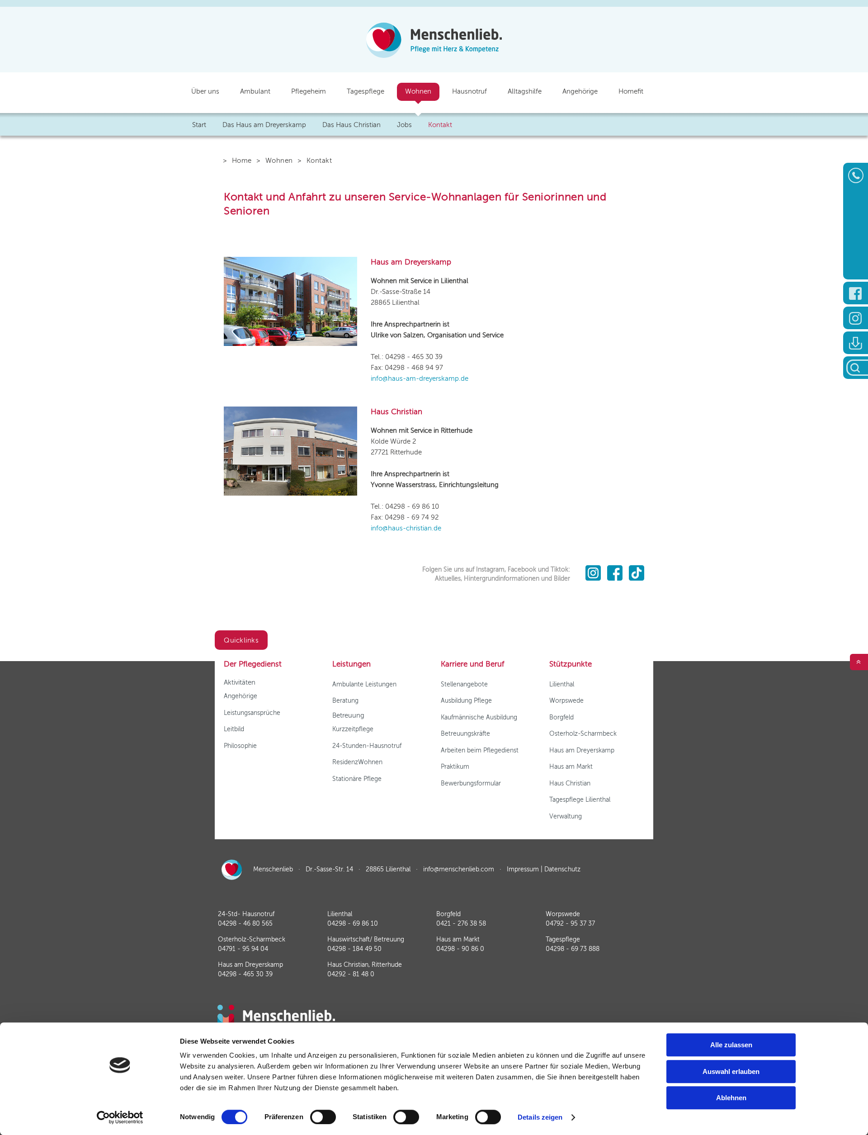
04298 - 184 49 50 (354, 949)
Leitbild (234, 729)
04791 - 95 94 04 (243, 949)
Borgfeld (561, 717)
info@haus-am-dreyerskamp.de (419, 378)
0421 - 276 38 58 (461, 923)
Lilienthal (561, 684)
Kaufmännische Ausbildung (479, 717)
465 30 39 (245, 974)
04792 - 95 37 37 (570, 923)
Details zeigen (540, 1117)
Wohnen (279, 160)
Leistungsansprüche (252, 712)
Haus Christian (569, 783)
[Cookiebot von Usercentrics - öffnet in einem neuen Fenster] (120, 1117)
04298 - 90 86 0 (460, 949)
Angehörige (240, 696)
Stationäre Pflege (357, 779)
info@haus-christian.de (406, 528)
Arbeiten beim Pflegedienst (480, 750)
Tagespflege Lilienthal (579, 799)
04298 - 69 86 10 (352, 923)
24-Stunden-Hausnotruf (366, 745)
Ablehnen (731, 1098)
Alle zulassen (731, 1045)
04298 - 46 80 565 (245, 923)
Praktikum (455, 766)
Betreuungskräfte (465, 733)
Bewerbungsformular (471, 783)
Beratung (345, 700)
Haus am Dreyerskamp (581, 750)
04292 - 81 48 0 (350, 974)
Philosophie (240, 745)
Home (242, 160)
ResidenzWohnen (357, 762)
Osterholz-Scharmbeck (583, 733)
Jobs (404, 124)
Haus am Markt (571, 766)
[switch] (323, 1117)
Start (199, 124)
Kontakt (440, 124)
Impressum (523, 869)
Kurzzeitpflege (352, 729)
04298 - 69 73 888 (572, 949)
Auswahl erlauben (731, 1071)
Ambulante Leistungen (364, 684)
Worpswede (566, 700)
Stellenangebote (464, 684)
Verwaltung (565, 816)
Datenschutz (562, 869)
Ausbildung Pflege (466, 700)
